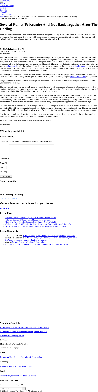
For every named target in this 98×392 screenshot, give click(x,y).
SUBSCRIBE (6, 14)
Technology (4, 357)
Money (11, 357)
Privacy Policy (5, 376)
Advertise (17, 366)
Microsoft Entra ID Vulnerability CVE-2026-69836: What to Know (30, 218)
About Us (3, 12)
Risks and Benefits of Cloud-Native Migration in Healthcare (27, 220)
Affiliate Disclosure (28, 376)
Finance (3, 8)
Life (30, 357)
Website (3, 172)
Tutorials (3, 10)
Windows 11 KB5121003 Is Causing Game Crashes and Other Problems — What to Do (38, 224)
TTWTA (6, 1)
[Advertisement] (18, 283)
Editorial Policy (26, 366)
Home (2, 4)
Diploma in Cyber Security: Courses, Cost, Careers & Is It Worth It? (30, 222)
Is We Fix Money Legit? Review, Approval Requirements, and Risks (49, 236)
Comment (4, 159)
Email (3, 167)
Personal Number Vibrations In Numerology (32, 240)
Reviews (17, 357)
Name (3, 163)
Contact (10, 366)
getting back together (80, 66)
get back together (12, 66)
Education (25, 357)
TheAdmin (9, 240)
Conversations (37, 357)
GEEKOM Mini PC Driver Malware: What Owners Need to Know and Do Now (35, 226)
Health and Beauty (7, 6)
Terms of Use (16, 376)
